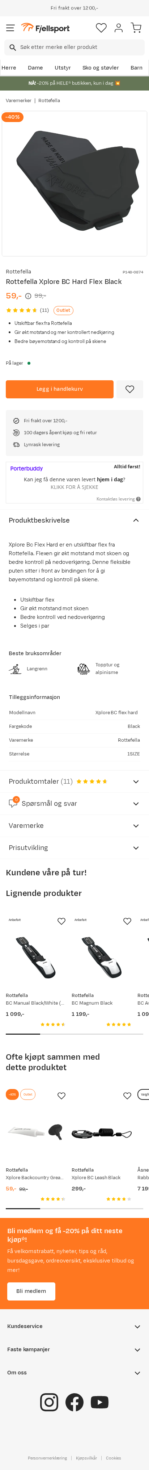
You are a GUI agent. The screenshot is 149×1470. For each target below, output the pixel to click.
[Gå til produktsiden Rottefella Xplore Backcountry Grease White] (36, 1133)
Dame (35, 68)
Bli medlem (31, 1291)
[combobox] (74, 47)
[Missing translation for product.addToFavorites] (129, 389)
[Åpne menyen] (10, 27)
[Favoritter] (101, 28)
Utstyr (63, 68)
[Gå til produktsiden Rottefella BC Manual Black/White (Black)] (36, 959)
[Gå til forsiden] (45, 28)
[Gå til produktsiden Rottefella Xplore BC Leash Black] (102, 1133)
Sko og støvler (100, 68)
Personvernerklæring (47, 1458)
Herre (8, 68)
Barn (136, 68)
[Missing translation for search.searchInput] (12, 47)
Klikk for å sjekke (74, 486)
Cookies (114, 1458)
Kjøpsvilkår (86, 1458)
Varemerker (18, 100)
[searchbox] (82, 47)
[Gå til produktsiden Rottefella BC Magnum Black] (102, 959)
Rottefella (49, 100)
